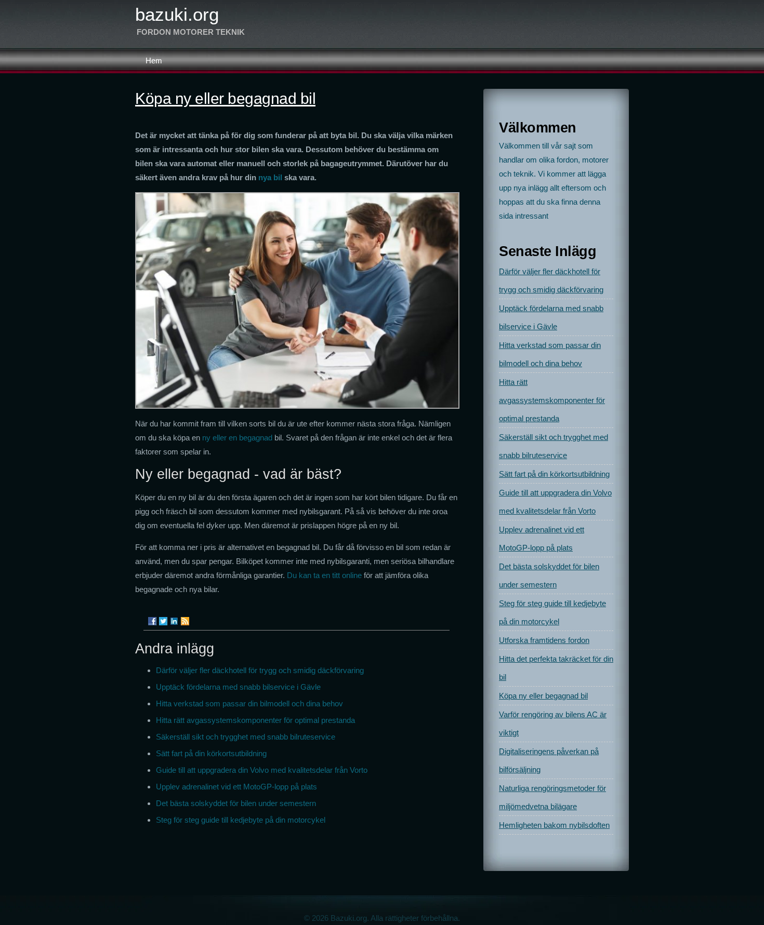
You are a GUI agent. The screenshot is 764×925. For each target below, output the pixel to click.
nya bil (270, 177)
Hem (154, 60)
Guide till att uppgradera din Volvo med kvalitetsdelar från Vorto (261, 770)
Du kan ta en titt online (324, 575)
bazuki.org (177, 14)
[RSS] (185, 621)
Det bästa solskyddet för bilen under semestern (236, 803)
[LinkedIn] (174, 621)
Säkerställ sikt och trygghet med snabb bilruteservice (245, 736)
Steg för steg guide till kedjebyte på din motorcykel (240, 819)
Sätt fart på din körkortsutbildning (211, 753)
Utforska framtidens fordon (544, 640)
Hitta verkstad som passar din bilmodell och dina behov (249, 703)
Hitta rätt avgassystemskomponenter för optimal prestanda (255, 720)
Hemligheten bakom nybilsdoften (554, 825)
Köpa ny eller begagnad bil (543, 695)
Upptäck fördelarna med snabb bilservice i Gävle (238, 686)
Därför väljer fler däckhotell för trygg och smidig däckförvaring (260, 670)
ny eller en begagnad (237, 437)
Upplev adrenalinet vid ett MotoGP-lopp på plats (236, 786)
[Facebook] (152, 621)
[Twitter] (163, 621)
